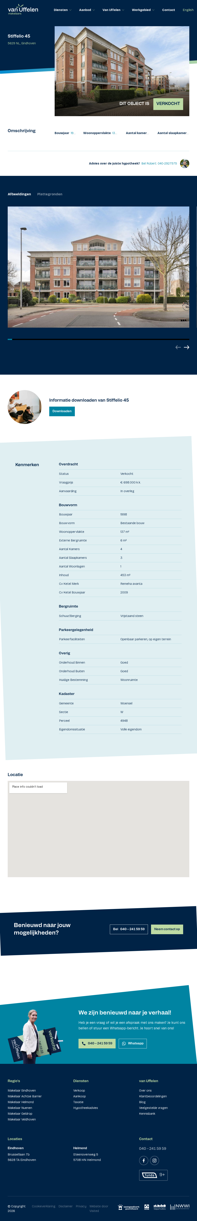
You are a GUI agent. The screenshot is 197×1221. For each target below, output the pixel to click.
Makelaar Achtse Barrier (25, 1096)
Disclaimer (65, 1206)
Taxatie (78, 1102)
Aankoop (79, 1096)
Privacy (81, 1206)
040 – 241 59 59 (129, 929)
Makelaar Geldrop (20, 1113)
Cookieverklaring (43, 1206)
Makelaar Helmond (21, 1102)
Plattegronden (49, 194)
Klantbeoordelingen (153, 1096)
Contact (168, 10)
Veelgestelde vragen (153, 1108)
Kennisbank (147, 1113)
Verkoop (79, 1090)
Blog (142, 1102)
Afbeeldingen (19, 194)
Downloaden (62, 411)
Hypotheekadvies (85, 1108)
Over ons (145, 1090)
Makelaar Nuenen (20, 1108)
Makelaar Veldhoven (22, 1119)
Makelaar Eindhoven (22, 1090)
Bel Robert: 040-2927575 (159, 163)
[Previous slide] (178, 347)
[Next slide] (186, 347)
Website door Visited (98, 1208)
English (188, 10)
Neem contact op (167, 929)
